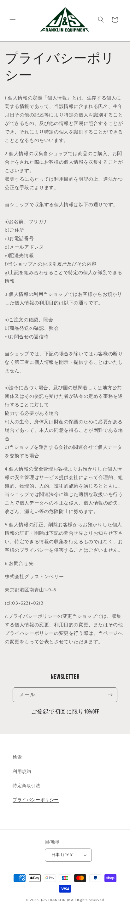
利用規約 (22, 771)
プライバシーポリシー (36, 800)
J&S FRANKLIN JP (55, 900)
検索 (17, 757)
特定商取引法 (26, 785)
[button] (13, 19)
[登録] (110, 694)
